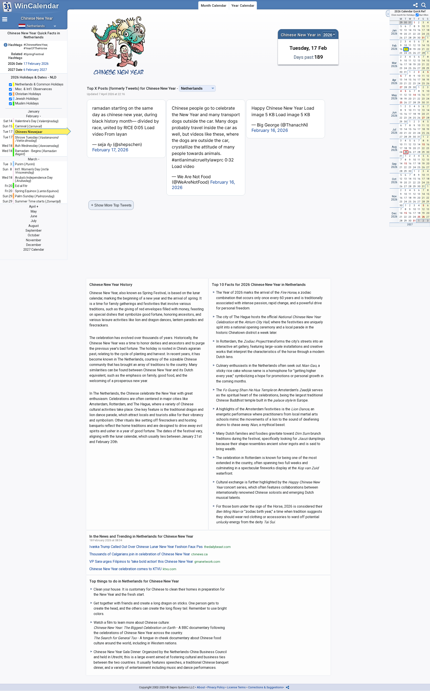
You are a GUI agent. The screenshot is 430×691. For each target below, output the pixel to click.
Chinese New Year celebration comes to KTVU (132, 569)
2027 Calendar (33, 250)
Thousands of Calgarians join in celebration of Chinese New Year (148, 554)
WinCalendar (37, 6)
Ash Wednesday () (37, 146)
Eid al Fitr (21, 186)
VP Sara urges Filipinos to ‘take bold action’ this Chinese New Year (154, 562)
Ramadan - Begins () (35, 152)
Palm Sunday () (34, 196)
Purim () (25, 164)
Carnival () (28, 126)
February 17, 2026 (110, 149)
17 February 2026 (36, 64)
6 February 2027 (35, 70)
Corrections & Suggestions (265, 687)
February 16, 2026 (270, 130)
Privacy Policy (216, 687)
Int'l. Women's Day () (31, 170)
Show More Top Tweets (111, 205)
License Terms (236, 687)
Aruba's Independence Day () (34, 179)
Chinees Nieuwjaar (29, 132)
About (201, 687)
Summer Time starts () (38, 201)
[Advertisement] (214, 45)
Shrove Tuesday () (36, 139)
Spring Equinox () (37, 191)
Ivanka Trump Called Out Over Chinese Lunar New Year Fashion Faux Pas (160, 547)
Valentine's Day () (36, 121)
